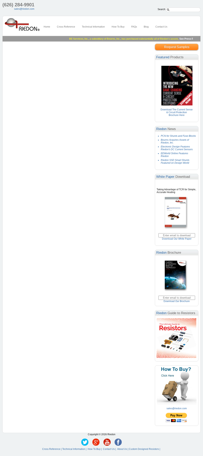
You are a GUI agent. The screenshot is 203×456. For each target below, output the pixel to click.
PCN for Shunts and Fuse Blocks (178, 136)
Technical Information (93, 26)
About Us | (123, 449)
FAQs (134, 26)
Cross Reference (66, 26)
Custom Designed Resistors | (145, 449)
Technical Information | (75, 449)
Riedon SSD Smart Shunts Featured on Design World (175, 161)
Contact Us (161, 26)
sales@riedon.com (24, 9)
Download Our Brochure (177, 301)
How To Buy (118, 26)
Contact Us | (110, 449)
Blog (146, 26)
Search (161, 9)
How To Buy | (95, 449)
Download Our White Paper (177, 238)
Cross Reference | (52, 449)
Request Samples (176, 47)
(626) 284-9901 (18, 4)
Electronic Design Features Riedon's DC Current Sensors (177, 148)
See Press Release (185, 38)
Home (47, 26)
